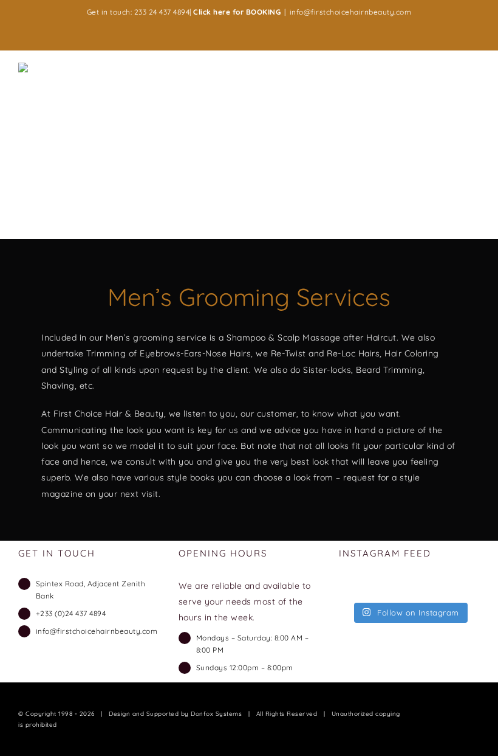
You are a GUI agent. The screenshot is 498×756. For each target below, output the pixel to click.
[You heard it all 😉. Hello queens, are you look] (409, 589)
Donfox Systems (216, 714)
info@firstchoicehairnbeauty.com (351, 11)
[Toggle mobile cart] (453, 70)
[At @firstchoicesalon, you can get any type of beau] (364, 589)
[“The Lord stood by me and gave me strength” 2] (454, 589)
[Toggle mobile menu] (475, 70)
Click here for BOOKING (237, 11)
